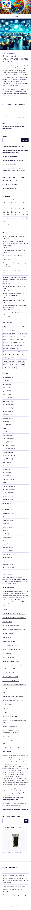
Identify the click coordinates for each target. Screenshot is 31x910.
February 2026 (6, 398)
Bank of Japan (6, 736)
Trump (5, 367)
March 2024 (6, 476)
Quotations (5, 557)
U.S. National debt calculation (10, 681)
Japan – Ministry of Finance (10, 740)
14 (19, 212)
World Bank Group (7, 633)
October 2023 (6, 493)
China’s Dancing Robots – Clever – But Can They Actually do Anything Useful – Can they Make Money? (15, 243)
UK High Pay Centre (8, 657)
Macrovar (5, 692)
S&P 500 (12, 361)
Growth (5, 348)
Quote (5, 361)
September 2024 (7, 455)
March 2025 (6, 435)
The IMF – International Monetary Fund (13, 629)
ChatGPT (16, 336)
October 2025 (6, 411)
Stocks (5, 364)
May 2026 (5, 387)
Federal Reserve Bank (8, 641)
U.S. (10, 367)
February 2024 (6, 479)
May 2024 (5, 469)
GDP (16, 345)
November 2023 (7, 489)
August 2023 (6, 499)
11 (8, 212)
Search (4, 136)
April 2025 (5, 432)
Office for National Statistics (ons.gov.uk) (14, 614)
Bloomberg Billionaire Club (10, 677)
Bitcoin (5, 336)
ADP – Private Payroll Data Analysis (12, 696)
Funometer (5, 527)
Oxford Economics (7, 704)
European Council (7, 653)
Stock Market (21, 361)
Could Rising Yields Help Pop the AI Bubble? (15, 250)
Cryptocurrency (20, 339)
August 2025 (6, 418)
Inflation (12, 348)
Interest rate (7, 352)
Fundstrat (5, 708)
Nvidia (12, 358)
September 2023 (7, 496)
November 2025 (7, 408)
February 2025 (6, 438)
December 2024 (7, 445)
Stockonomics (6, 568)
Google (22, 345)
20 (15, 215)
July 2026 (5, 381)
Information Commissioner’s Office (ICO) (14, 684)
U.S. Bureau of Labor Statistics (11, 645)
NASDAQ (6, 358)
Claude (5, 339)
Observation (9, 106)
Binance (15, 85)
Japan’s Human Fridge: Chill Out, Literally (14, 300)
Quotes (4, 561)
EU (20, 342)
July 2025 (5, 421)
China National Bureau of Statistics (12, 700)
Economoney (6, 520)
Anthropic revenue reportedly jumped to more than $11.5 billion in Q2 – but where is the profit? (14, 279)
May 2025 (5, 428)
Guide (4, 530)
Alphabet (9, 327)
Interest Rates (17, 352)
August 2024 (6, 459)
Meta (4, 355)
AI (4, 327)
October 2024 (6, 452)
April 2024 (5, 472)
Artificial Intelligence (9, 333)
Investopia (5, 537)
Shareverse (5, 564)
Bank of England (22, 333)
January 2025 (6, 442)
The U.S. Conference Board (10, 716)
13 (15, 212)
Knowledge (21, 104)
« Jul (8, 224)
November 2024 (7, 448)
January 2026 (6, 401)
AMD (22, 327)
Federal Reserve (8, 345)
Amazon (16, 327)
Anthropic (6, 330)
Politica (4, 554)
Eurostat (5, 688)
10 (4, 212)
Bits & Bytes (9, 104)
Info (15, 104)
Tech (17, 364)
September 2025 (7, 415)
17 (4, 215)
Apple (13, 330)
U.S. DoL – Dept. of (7, 726)
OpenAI (23, 358)
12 (11, 212)
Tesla (22, 364)
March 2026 (6, 394)
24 (4, 218)
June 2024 (5, 466)
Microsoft (20, 355)
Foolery (4, 523)
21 (19, 215)
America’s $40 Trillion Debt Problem (13, 236)
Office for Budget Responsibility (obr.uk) (14, 618)
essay (14, 53)
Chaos (4, 517)
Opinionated (6, 551)
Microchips (12, 355)
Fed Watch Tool (6, 637)
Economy (6, 342)
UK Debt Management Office (10, 625)
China (23, 336)
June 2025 (5, 425)
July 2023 (5, 503)
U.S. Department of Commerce (11, 669)
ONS (18, 358)
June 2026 (5, 384)
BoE (11, 336)
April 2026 (5, 391)
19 (11, 215)
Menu (16, 16)
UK (15, 367)
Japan (25, 352)
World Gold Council (8, 673)
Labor (15, 726)
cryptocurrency (6, 83)
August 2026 (6, 377)
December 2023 (7, 486)
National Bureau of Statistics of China (13, 665)
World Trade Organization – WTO (11, 649)
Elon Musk (14, 342)
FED (24, 342)
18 (8, 215)
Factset (4, 712)
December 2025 (7, 404)
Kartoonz (5, 540)
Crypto (12, 339)
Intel (18, 348)
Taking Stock (11, 10)
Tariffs (11, 364)
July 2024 (5, 462)
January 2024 (6, 482)
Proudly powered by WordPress (10, 906)
